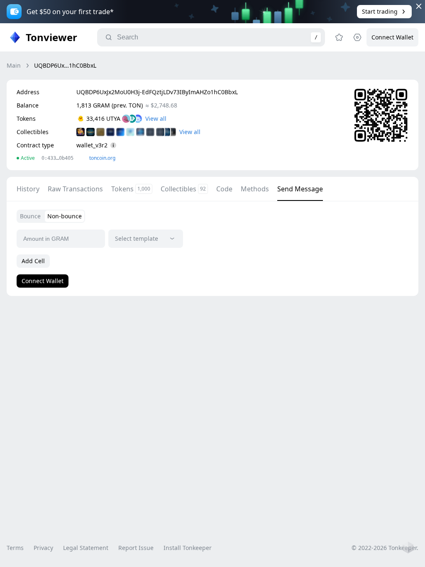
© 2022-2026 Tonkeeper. (385, 548)
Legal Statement (85, 548)
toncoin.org (102, 157)
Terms (15, 548)
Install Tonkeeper (188, 548)
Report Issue (136, 548)
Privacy (43, 548)
